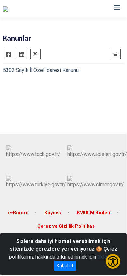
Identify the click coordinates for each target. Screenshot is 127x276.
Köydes (52, 212)
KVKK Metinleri (93, 212)
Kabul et (65, 265)
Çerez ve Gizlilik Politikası (66, 226)
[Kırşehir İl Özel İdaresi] (28, 9)
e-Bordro (18, 212)
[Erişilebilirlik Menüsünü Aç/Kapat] (113, 261)
